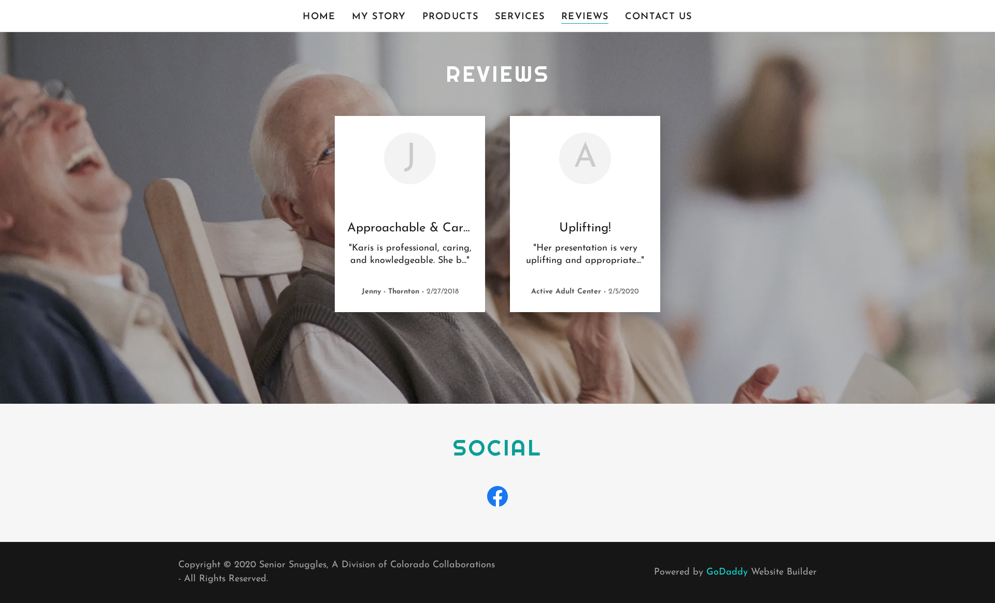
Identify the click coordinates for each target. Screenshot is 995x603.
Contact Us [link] (658, 17)
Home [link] (319, 17)
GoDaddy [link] (727, 572)
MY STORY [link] (379, 17)
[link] (497, 498)
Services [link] (520, 17)
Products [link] (450, 17)
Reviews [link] (584, 17)
